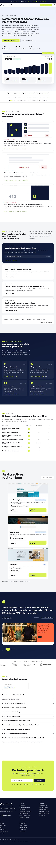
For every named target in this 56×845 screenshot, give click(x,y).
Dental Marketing (42, 805)
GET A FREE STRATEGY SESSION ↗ (37, 1)
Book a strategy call (46, 4)
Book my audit (38, 780)
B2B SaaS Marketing (42, 807)
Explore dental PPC (9, 293)
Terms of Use (22, 831)
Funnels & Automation (24, 815)
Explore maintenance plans (11, 310)
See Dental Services (27, 40)
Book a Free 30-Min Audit (11, 40)
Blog (1, 827)
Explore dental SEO (9, 276)
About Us (2, 823)
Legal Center (3, 829)
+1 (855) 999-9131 (8, 686)
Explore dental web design (11, 260)
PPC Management (23, 813)
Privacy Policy (22, 829)
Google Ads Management (25, 811)
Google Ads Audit (23, 827)
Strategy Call (22, 823)
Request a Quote (23, 825)
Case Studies (3, 825)
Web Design (22, 805)
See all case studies (47, 477)
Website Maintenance (24, 817)
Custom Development (24, 807)
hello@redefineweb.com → (10, 687)
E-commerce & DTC (42, 809)
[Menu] (54, 4)
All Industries (41, 815)
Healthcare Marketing (43, 813)
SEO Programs (22, 809)
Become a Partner (4, 831)
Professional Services (43, 811)
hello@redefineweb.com (5, 815)
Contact (2, 833)
